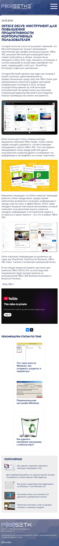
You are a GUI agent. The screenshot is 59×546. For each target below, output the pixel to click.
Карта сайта (6, 542)
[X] (31, 330)
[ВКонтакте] (27, 330)
